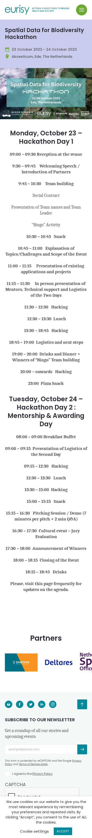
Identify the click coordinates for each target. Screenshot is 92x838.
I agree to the (32, 774)
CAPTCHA (15, 784)
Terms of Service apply (33, 764)
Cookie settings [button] (34, 831)
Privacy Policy (42, 774)
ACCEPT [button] (63, 831)
